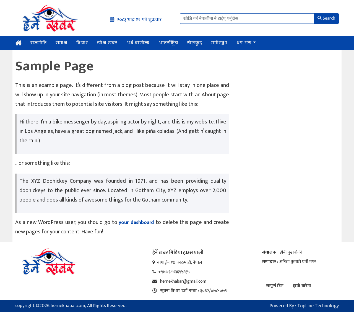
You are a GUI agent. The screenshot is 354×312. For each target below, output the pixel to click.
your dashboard (136, 222)
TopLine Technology (318, 306)
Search (329, 18)
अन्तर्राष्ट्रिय (168, 43)
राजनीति (38, 43)
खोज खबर (107, 43)
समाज (61, 43)
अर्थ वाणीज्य (138, 43)
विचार (82, 43)
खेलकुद (194, 43)
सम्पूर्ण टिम (274, 286)
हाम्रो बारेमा (302, 286)
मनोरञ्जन (219, 43)
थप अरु (244, 43)
